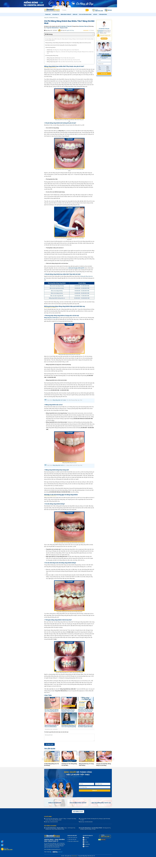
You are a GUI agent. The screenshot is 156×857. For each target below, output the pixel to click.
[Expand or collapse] (93, 34)
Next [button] (113, 759)
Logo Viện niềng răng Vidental (52, 10)
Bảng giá (75, 14)
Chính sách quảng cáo (72, 837)
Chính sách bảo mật (72, 839)
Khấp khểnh (107, 67)
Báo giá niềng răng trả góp (78, 802)
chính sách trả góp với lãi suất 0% (76, 268)
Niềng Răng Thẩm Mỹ (66, 14)
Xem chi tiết (104, 38)
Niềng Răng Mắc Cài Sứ (58, 465)
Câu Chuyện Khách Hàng (85, 14)
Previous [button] (43, 759)
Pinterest (86, 846)
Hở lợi (107, 68)
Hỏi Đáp (95, 14)
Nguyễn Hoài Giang (70, 30)
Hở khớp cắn (108, 71)
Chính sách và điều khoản (73, 841)
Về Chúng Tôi (55, 14)
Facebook (87, 837)
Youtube (86, 841)
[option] (52, 758)
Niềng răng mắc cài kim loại (51, 317)
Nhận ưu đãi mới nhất (54, 802)
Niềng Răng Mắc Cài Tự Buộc (59, 400)
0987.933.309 (105, 836)
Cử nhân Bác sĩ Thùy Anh (65, 26)
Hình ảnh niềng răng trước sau (101, 802)
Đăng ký (94, 790)
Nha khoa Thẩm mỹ (83, 26)
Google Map (87, 844)
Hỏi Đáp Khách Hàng (53, 17)
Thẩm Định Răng (103, 14)
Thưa (100, 69)
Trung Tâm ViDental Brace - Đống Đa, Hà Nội (56, 27)
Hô (99, 66)
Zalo (86, 839)
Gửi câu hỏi (104, 73)
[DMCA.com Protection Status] (102, 839)
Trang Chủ (46, 17)
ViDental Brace (74, 855)
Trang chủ (48, 14)
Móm (100, 67)
